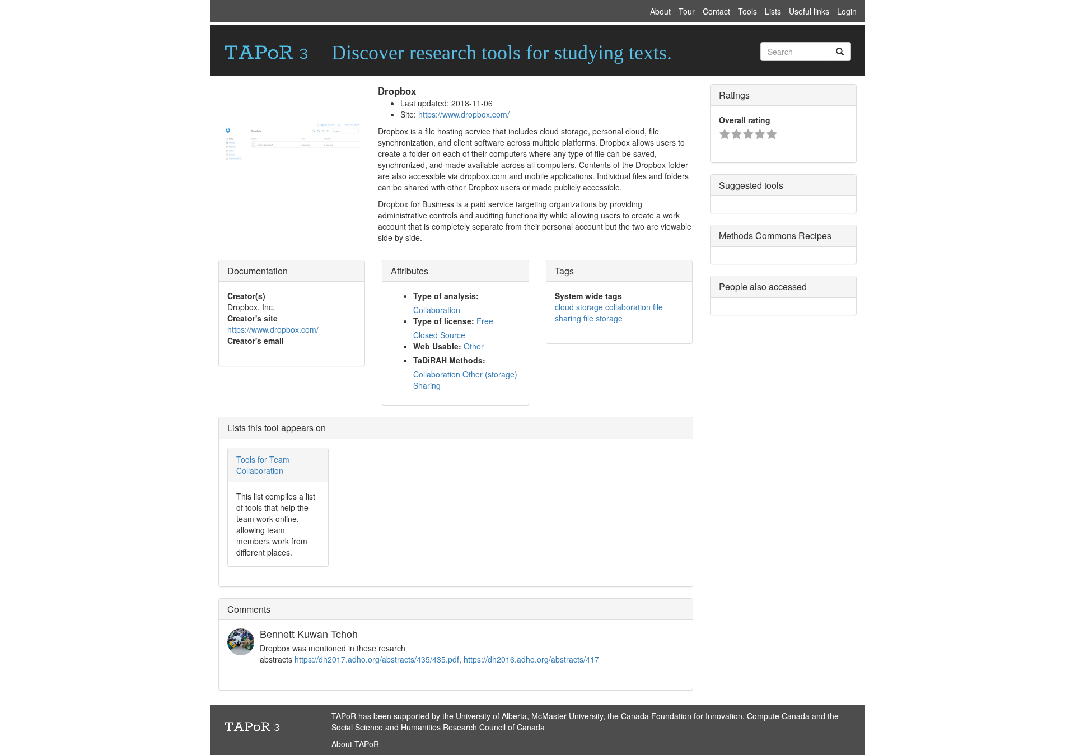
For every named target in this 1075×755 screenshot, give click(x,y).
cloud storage (579, 307)
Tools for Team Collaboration (262, 465)
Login (847, 11)
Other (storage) (489, 374)
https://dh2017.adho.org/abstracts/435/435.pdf (377, 659)
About (660, 11)
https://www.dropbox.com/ (464, 114)
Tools (747, 11)
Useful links (809, 11)
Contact (716, 11)
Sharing (427, 385)
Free (484, 321)
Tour (687, 11)
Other (474, 346)
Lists (773, 11)
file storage (603, 318)
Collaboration (436, 309)
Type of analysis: (446, 295)
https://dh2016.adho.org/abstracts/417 (531, 659)
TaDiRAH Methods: (449, 360)
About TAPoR (355, 743)
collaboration (628, 307)
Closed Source (439, 335)
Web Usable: (437, 346)
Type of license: (443, 321)
